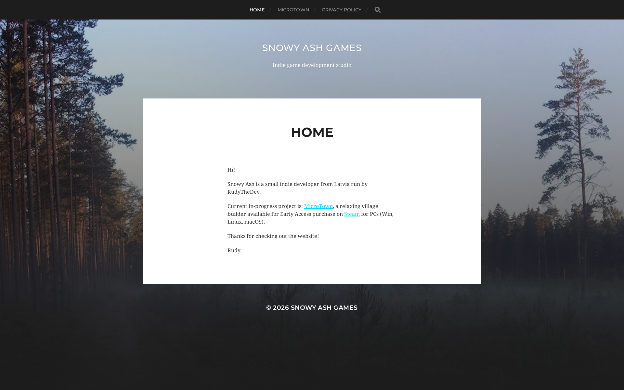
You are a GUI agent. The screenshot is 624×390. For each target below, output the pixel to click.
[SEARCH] (377, 10)
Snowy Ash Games (312, 47)
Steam (352, 214)
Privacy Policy (341, 10)
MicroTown (293, 10)
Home (257, 10)
